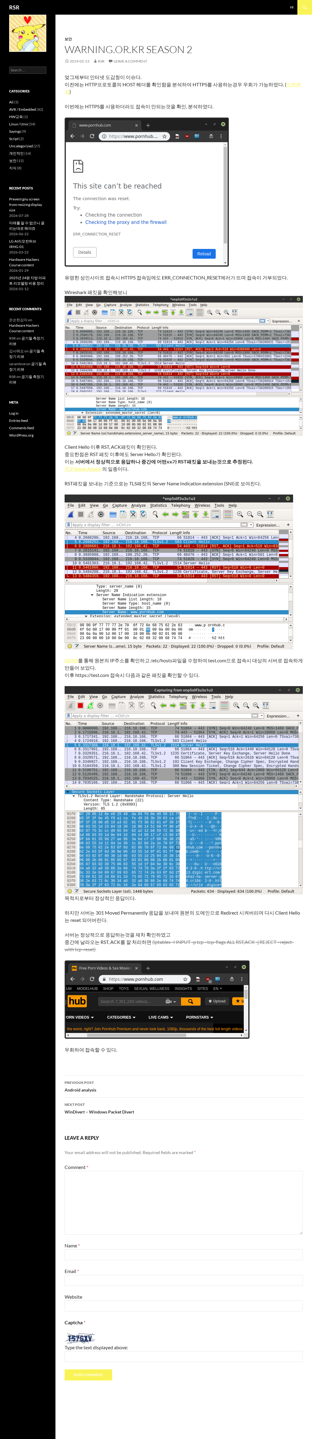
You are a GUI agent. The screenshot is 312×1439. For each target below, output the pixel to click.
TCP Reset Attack (83, 469)
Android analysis (80, 1086)
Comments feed (21, 428)
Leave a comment (130, 61)
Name (72, 1245)
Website (73, 1297)
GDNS (71, 660)
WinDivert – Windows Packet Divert (99, 1108)
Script (14, 138)
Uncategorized (21, 146)
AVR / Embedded (22, 109)
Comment (76, 1167)
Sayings (15, 131)
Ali (11, 102)
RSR (14, 7)
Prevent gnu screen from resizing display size (25, 204)
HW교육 (16, 116)
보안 (68, 39)
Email (72, 1271)
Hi (291, 7)
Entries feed (18, 420)
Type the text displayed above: (96, 1347)
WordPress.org (21, 435)
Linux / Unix (18, 124)
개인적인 (16, 153)
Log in (14, 413)
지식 (12, 168)
